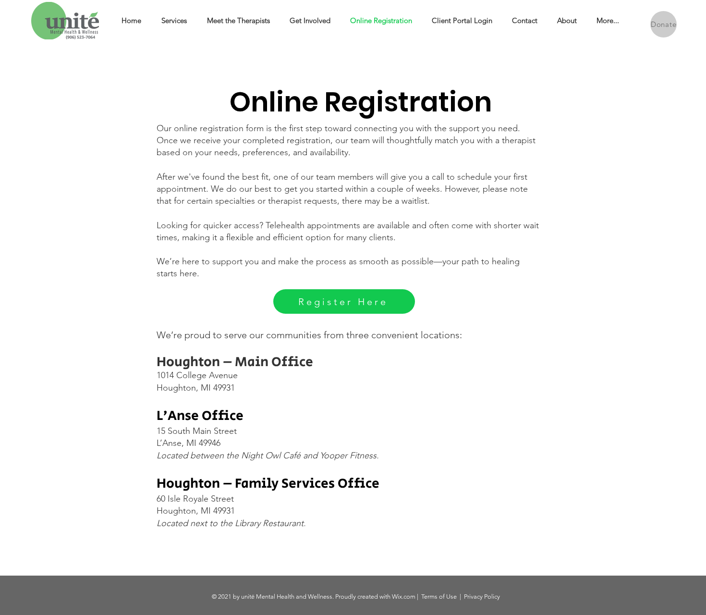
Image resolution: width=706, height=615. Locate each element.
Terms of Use (439, 596)
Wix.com (403, 596)
